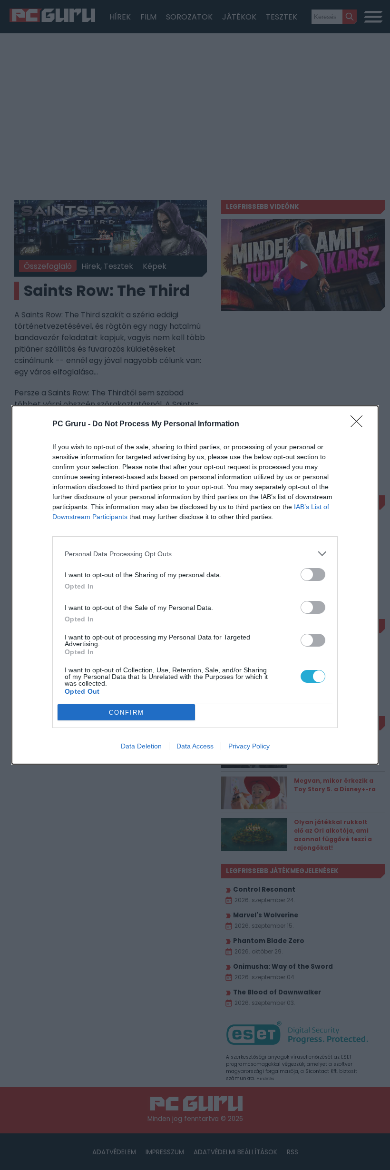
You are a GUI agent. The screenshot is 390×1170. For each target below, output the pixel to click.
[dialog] (195, 585)
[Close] (360, 424)
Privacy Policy (249, 746)
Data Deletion (141, 746)
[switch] (313, 574)
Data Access (195, 746)
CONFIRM (126, 712)
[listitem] (195, 554)
